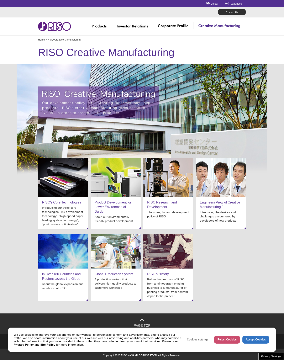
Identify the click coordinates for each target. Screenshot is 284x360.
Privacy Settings (271, 356)
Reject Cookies (227, 339)
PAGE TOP (142, 325)
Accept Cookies (256, 339)
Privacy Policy (24, 344)
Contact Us (232, 12)
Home (41, 39)
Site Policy (47, 344)
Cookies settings (197, 339)
